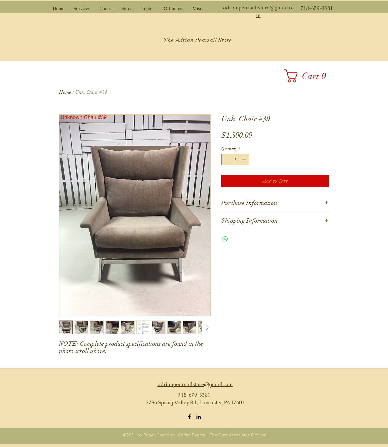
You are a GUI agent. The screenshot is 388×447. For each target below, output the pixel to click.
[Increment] (244, 159)
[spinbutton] (235, 159)
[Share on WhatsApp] (225, 239)
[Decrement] (226, 159)
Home (65, 92)
